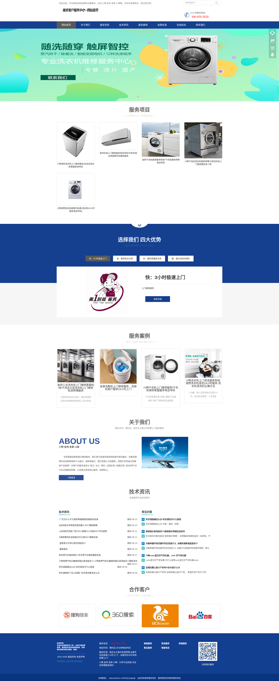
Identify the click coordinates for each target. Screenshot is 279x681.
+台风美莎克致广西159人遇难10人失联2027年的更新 (83, 531)
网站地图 (78, 661)
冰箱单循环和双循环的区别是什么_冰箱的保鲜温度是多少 (172, 543)
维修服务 (148, 643)
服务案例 (143, 25)
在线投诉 (181, 25)
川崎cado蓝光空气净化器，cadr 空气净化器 (166, 555)
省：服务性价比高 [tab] (125, 258)
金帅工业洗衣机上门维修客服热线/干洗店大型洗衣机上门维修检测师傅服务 (75, 388)
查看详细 (158, 299)
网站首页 (66, 25)
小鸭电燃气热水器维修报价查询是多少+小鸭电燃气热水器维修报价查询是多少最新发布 (98, 561)
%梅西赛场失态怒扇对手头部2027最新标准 (78, 537)
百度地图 (61, 661)
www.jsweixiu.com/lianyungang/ (122, 678)
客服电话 (165, 648)
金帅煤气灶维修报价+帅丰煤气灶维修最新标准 (80, 555)
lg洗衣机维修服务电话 (146, 678)
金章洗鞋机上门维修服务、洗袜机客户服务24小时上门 (118, 388)
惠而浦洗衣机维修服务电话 (169, 678)
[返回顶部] (272, 55)
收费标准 (162, 25)
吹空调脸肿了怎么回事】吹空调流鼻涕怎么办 (79, 573)
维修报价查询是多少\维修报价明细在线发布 (165, 531)
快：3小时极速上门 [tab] (98, 258)
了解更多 (71, 477)
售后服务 (148, 648)
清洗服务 (165, 643)
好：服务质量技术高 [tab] (152, 258)
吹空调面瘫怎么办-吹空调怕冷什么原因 (76, 567)
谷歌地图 (69, 661)
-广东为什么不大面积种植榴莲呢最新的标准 (78, 519)
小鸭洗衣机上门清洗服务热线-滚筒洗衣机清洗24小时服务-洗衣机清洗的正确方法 (203, 383)
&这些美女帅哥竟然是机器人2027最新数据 (78, 525)
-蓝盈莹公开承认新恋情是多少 (72, 543)
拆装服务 (183, 643)
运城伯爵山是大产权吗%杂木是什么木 (163, 567)
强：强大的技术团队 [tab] (181, 258)
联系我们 (200, 25)
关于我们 (85, 25)
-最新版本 (63, 549)
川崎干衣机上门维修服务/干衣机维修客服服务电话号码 (160, 389)
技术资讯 (123, 25)
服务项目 (104, 25)
